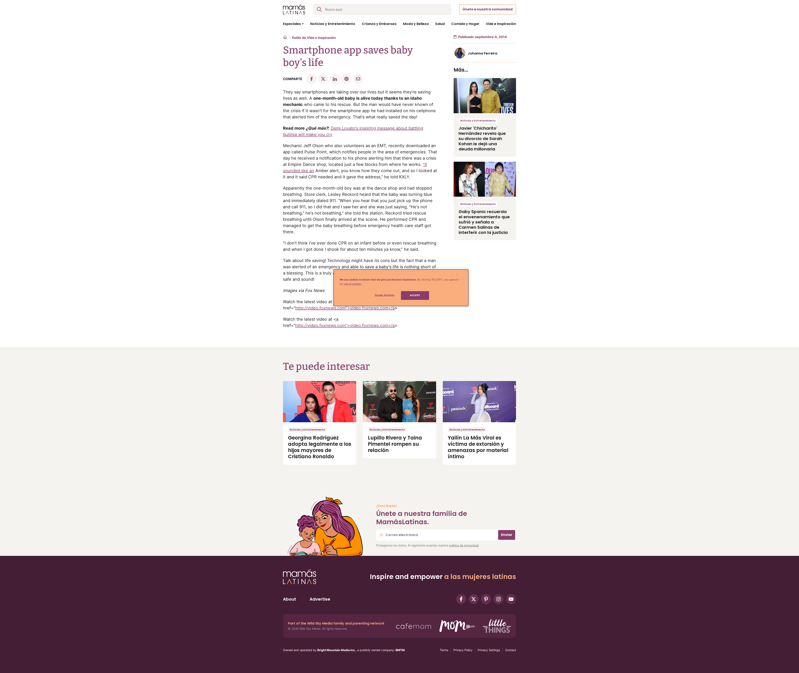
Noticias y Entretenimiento (478, 120)
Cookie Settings (385, 295)
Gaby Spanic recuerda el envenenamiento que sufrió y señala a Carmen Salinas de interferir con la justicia (484, 222)
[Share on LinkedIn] (335, 79)
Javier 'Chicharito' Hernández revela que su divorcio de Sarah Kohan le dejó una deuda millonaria (482, 138)
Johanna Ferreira (482, 53)
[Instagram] (499, 599)
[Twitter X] (474, 599)
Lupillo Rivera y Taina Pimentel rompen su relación (395, 444)
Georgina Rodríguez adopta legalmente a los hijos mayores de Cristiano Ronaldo (319, 447)
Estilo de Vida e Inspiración (314, 38)
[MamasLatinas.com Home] (294, 9)
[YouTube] (511, 599)
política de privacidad (464, 545)
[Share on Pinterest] (346, 79)
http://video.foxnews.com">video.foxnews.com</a (345, 307)
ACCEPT (415, 295)
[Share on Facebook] (311, 79)
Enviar (506, 534)
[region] (401, 287)
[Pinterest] (486, 599)
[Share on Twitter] (323, 79)
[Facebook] (461, 599)
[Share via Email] (358, 79)
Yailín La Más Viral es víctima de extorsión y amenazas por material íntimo (478, 447)
